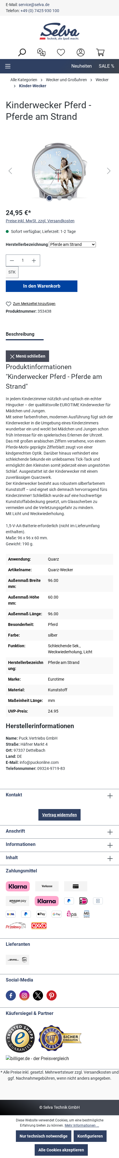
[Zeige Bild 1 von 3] (49, 198)
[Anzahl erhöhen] (34, 260)
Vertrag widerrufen (59, 815)
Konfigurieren (90, 1136)
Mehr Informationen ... (82, 1125)
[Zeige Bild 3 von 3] (69, 198)
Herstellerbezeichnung (27, 244)
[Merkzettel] (59, 52)
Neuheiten (81, 66)
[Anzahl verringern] (12, 260)
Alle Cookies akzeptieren (61, 1150)
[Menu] (8, 66)
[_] (59, 170)
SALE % (106, 66)
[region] (59, 170)
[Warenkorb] (99, 52)
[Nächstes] (109, 171)
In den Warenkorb (41, 286)
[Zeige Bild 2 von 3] (59, 198)
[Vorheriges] (10, 171)
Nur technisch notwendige (44, 1136)
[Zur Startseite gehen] (59, 31)
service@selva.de (33, 4)
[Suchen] (20, 52)
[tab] (25, 334)
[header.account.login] (79, 52)
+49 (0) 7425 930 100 (40, 10)
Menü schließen (30, 356)
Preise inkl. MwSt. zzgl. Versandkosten (40, 221)
